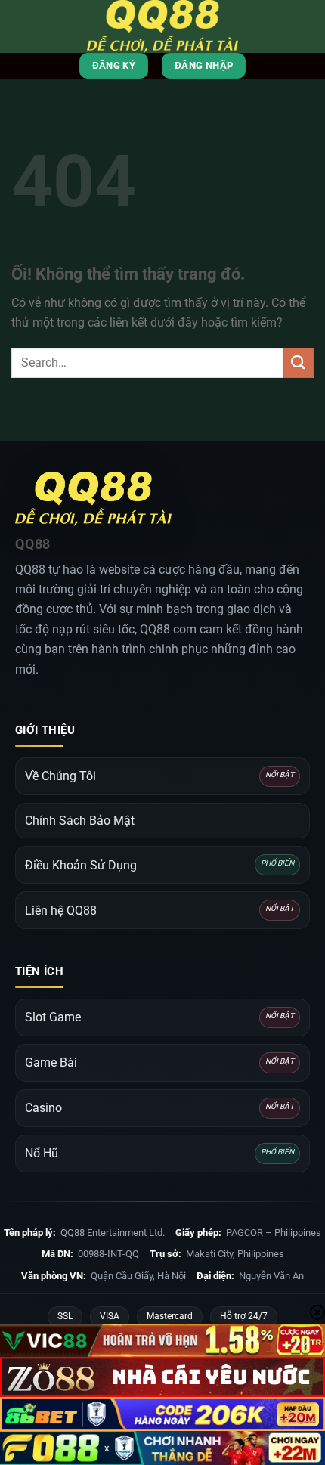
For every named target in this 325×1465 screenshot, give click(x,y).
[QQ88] (162, 26)
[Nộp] (298, 362)
